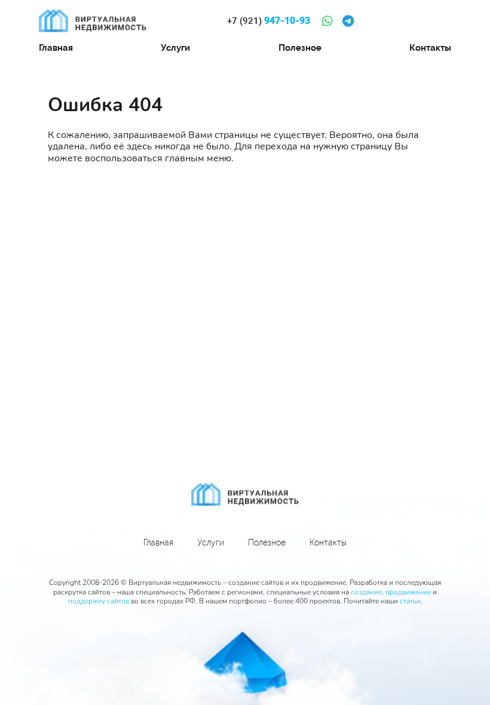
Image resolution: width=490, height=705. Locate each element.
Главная (56, 47)
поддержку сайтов (98, 601)
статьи (410, 601)
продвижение (408, 592)
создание (366, 592)
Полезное (299, 47)
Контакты (430, 47)
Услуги (175, 47)
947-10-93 (268, 21)
